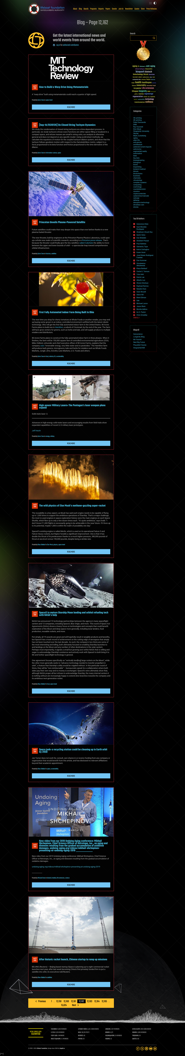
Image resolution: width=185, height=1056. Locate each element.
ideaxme (134, 86)
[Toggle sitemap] (150, 3)
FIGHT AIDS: (54, 1035)
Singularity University (141, 131)
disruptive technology (141, 202)
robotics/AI (52, 356)
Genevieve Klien (142, 224)
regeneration (138, 96)
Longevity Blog (139, 337)
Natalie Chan (141, 289)
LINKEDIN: (108, 1029)
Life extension (148, 88)
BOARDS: (134, 1032)
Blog (80, 9)
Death (154, 77)
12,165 (104, 1001)
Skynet (135, 133)
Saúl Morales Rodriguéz (141, 228)
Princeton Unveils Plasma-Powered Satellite (62, 222)
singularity (152, 97)
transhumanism (139, 102)
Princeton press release (92, 240)
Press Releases (151, 9)
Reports (101, 9)
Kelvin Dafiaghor (143, 249)
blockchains (137, 174)
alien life (136, 140)
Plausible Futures (139, 345)
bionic (135, 165)
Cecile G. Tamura (143, 271)
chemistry (137, 178)
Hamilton (59, 327)
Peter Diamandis (139, 122)
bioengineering (138, 160)
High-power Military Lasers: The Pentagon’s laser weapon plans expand (72, 406)
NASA (148, 91)
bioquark (140, 71)
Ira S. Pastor (141, 312)
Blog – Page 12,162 (92, 22)
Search (154, 38)
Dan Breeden (141, 238)
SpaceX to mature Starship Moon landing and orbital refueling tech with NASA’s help (73, 614)
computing (137, 185)
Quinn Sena (41, 100)
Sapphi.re (62, 1048)
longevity (143, 91)
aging (134, 66)
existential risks (137, 80)
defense (136, 200)
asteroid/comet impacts (142, 147)
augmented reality (140, 151)
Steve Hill (140, 295)
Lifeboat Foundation (42, 1048)
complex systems (139, 182)
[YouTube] (150, 1048)
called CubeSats (86, 243)
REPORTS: (80, 1035)
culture (151, 77)
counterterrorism (139, 189)
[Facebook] (138, 1048)
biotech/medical (51, 878)
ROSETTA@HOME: (56, 1038)
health (138, 82)
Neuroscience (153, 91)
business (136, 176)
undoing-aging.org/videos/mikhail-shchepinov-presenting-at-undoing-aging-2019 (66, 867)
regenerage (148, 94)
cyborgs (136, 198)
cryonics (136, 191)
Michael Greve (41, 878)
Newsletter (129, 9)
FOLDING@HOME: (110, 1035)
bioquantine (148, 69)
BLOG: (79, 1032)
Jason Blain (141, 306)
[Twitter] (142, 1048)
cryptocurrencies (139, 194)
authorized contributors (71, 45)
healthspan (147, 82)
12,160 (66, 1001)
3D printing (137, 118)
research (145, 97)
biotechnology (138, 74)
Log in (58, 45)
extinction (143, 79)
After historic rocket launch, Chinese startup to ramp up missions (73, 959)
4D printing (137, 120)
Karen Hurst (141, 252)
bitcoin (145, 74)
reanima (141, 94)
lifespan (135, 91)
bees (135, 156)
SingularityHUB (139, 348)
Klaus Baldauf (41, 544)
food (47, 356)
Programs (93, 9)
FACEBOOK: (54, 1029)
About (75, 9)
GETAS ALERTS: (136, 1029)
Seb (138, 301)
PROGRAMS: (135, 1035)
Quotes (136, 9)
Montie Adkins (142, 309)
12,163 (89, 1001)
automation (137, 153)
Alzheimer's (143, 66)
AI (138, 66)
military (52, 436)
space (59, 152)
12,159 (58, 1001)
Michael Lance (142, 303)
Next (74, 1005)
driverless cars (138, 205)
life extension (61, 878)
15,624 (64, 1005)
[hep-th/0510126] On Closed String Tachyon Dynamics (67, 125)
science (67, 878)
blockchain (152, 74)
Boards (86, 9)
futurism (48, 253)
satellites (53, 253)
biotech (148, 71)
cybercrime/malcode (141, 196)
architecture (137, 145)
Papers (107, 9)
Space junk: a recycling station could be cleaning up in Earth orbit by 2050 (73, 750)
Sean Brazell (141, 292)
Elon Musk (50, 544)
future (148, 79)
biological (137, 162)
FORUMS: (107, 1038)
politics (136, 94)
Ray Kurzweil (138, 127)
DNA (135, 125)
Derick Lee (140, 277)
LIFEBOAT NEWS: (82, 1029)
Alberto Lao (141, 280)
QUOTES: (134, 1038)
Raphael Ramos (142, 286)
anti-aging (150, 66)
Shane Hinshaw (142, 283)
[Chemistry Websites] (143, 51)
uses (42, 346)
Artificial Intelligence (140, 69)
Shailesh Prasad (143, 241)
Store (143, 9)
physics (55, 544)
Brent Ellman (141, 298)
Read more (71, 107)
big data (136, 158)
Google (133, 83)
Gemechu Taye (142, 247)
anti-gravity (137, 142)
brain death (135, 77)
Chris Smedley (142, 315)
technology (149, 99)
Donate (114, 9)
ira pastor (137, 88)
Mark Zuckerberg (139, 136)
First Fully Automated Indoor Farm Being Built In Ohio (66, 312)
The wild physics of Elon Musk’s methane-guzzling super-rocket (72, 506)
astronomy (137, 149)
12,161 (73, 1001)
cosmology (137, 187)
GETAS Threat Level (36, 1033)
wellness (149, 102)
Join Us (121, 9)
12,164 (97, 1001)
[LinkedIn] (146, 1048)
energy (48, 436)
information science (51, 152)
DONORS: (107, 1032)
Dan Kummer (141, 260)
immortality (141, 85)
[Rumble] (155, 1048)
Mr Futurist (137, 340)
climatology (137, 180)
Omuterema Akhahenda (141, 264)
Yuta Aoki (140, 274)
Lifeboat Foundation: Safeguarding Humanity (46, 9)
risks (149, 96)
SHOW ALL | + (136, 317)
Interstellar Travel (151, 86)
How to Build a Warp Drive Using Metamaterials (63, 87)
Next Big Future (139, 342)
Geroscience (137, 334)
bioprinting (137, 167)
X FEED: (53, 1032)
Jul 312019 (34, 87)
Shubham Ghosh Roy (145, 232)
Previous (42, 1001)
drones (135, 207)
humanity (154, 83)
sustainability (60, 356)
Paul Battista (141, 244)
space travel (49, 100)
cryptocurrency (145, 77)
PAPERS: (80, 1038)
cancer (140, 77)
